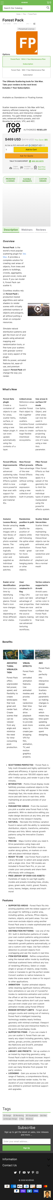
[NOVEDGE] (24, 2)
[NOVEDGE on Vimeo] (28, 1172)
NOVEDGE (30, 1180)
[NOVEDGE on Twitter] (15, 1172)
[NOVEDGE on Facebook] (20, 1172)
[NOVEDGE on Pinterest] (33, 1172)
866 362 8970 (38, 161)
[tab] (10, 230)
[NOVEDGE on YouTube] (24, 1172)
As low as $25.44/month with (17, 145)
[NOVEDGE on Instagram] (37, 1172)
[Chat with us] (47, 1194)
